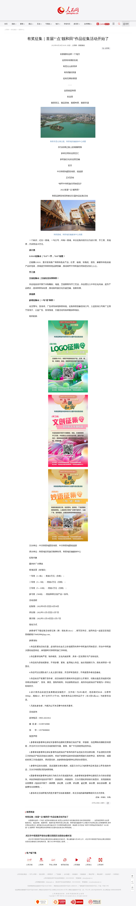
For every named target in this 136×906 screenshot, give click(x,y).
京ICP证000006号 (96, 890)
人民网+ (41, 865)
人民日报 (29, 865)
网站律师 (100, 874)
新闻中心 (21, 29)
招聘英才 (50, 874)
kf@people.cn (50, 882)
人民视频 (76, 865)
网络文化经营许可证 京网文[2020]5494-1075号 (53, 890)
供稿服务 (75, 874)
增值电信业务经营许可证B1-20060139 (65, 886)
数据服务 (83, 874)
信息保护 (108, 874)
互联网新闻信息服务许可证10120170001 (39, 886)
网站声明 (91, 874)
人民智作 (100, 865)
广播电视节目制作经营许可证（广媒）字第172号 (94, 886)
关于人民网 (32, 874)
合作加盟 (66, 874)
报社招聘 (42, 874)
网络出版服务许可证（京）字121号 (79, 890)
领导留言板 (65, 865)
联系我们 (116, 874)
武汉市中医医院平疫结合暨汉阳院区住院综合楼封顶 (50, 836)
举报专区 (67, 24)
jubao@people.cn (87, 878)
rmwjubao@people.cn (95, 882)
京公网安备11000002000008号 (112, 890)
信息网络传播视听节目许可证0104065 (26, 890)
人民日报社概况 (22, 874)
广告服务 (58, 874)
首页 (6, 24)
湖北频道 (14, 29)
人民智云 (88, 865)
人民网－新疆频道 (78, 45)
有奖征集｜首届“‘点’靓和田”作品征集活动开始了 (46, 817)
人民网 (7, 29)
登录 (127, 24)
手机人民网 (53, 865)
